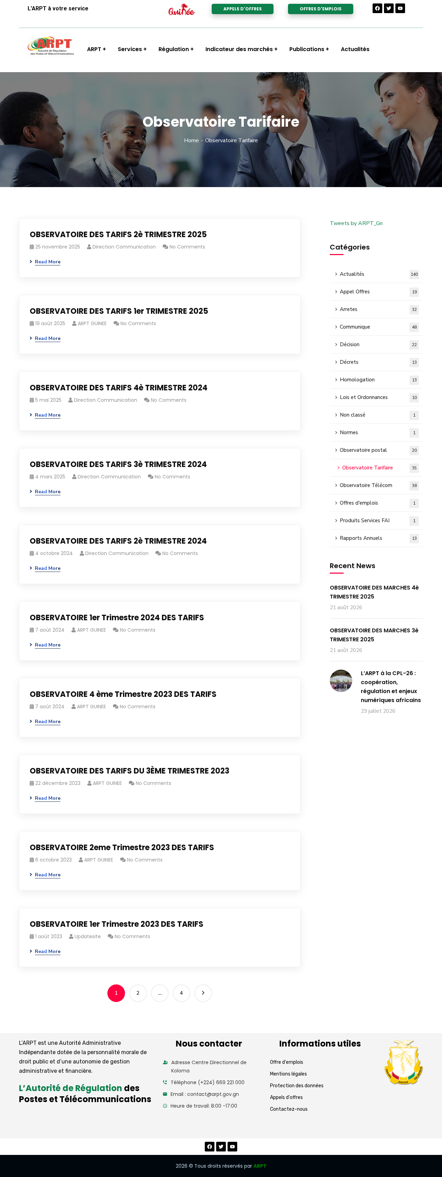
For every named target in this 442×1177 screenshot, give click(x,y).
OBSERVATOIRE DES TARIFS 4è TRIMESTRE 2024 (119, 387)
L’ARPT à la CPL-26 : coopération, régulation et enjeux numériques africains (391, 686)
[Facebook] (377, 8)
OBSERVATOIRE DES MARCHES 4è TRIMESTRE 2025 (374, 592)
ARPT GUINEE (92, 323)
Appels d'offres (286, 1097)
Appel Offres (378, 291)
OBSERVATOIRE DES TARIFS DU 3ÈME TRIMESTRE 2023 (129, 771)
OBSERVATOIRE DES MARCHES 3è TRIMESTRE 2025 (374, 634)
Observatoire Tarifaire (379, 467)
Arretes (378, 309)
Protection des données (297, 1086)
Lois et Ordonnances (378, 397)
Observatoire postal (378, 450)
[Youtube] (400, 8)
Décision (378, 344)
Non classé (377, 414)
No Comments (187, 246)
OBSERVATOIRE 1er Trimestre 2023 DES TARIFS (116, 924)
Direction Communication (124, 246)
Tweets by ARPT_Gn (356, 223)
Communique (378, 326)
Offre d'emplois (286, 1062)
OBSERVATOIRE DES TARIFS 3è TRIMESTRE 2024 (118, 464)
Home (191, 140)
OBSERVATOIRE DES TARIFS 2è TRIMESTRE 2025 (118, 234)
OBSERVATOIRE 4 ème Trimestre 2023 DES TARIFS (123, 694)
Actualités (379, 274)
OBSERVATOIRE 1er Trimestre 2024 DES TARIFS (117, 617)
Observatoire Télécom (378, 485)
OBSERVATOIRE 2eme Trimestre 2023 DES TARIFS (122, 847)
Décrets (378, 362)
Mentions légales (288, 1074)
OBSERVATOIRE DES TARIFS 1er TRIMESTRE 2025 (119, 311)
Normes (377, 432)
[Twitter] (389, 8)
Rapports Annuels (378, 538)
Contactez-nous (289, 1109)
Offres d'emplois (377, 502)
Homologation (378, 379)
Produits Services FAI (377, 520)
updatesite (88, 936)
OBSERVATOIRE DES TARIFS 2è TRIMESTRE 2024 (118, 541)
